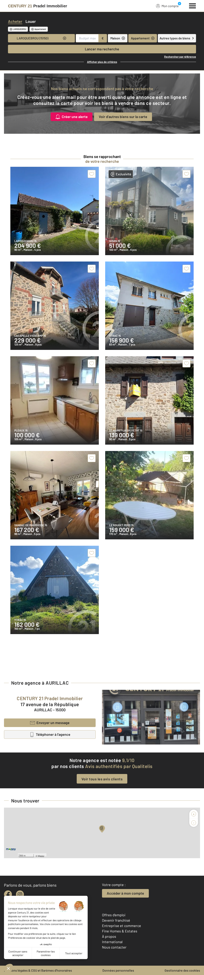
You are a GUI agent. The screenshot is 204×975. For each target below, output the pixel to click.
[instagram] (20, 894)
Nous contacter (114, 947)
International (112, 942)
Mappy (41, 855)
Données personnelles (118, 970)
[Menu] (192, 5)
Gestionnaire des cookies (182, 970)
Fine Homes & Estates (119, 931)
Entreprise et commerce (121, 925)
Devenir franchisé (116, 920)
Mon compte (170, 6)
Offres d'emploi (114, 915)
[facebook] (8, 894)
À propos (109, 936)
